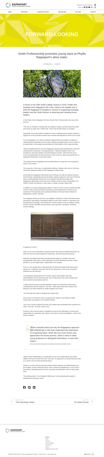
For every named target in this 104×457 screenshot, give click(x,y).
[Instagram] (91, 7)
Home (10, 12)
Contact (93, 12)
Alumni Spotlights (43, 12)
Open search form (95, 7)
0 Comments (57, 64)
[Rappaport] (17, 5)
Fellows (78, 12)
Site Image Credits (52, 454)
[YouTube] (89, 7)
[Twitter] (87, 7)
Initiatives (24, 12)
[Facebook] (84, 7)
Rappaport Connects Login (52, 449)
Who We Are (62, 12)
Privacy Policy (42, 454)
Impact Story (52, 23)
